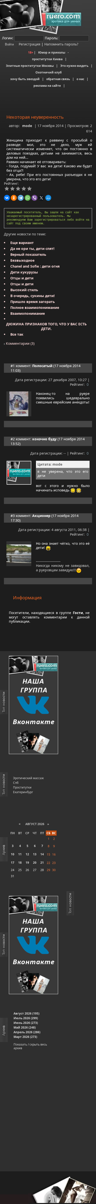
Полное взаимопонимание (34, 307)
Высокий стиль (24, 289)
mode (27, 125)
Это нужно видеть (74, 66)
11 (20, 854)
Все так (16, 334)
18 (20, 862)
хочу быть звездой (25, 79)
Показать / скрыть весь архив (30, 1046)
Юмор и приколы (51, 52)
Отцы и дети (21, 278)
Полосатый (42, 365)
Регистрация (29, 44)
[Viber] (34, 198)
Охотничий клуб (48, 72)
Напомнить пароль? (61, 44)
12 (27, 854)
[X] (41, 198)
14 (42, 854)
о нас (80, 79)
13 (34, 854)
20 (34, 862)
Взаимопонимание (27, 313)
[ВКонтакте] (7, 198)
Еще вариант (22, 242)
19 (27, 862)
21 (42, 862)
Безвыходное (22, 260)
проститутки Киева (47, 59)
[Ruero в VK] (33, 705)
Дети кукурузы (24, 272)
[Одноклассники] (14, 198)
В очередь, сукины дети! (32, 295)
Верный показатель (28, 254)
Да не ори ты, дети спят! (32, 248)
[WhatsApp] (28, 198)
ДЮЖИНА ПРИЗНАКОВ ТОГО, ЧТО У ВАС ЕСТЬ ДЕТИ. (46, 326)
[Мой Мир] (48, 198)
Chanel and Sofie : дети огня (35, 266)
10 (12, 854)
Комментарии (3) (19, 343)
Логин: (7, 38)
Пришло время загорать (32, 301)
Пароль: (51, 38)
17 (12, 862)
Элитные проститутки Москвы (30, 66)
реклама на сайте (47, 86)
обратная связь (58, 79)
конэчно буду (44, 439)
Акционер (41, 515)
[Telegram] (21, 198)
